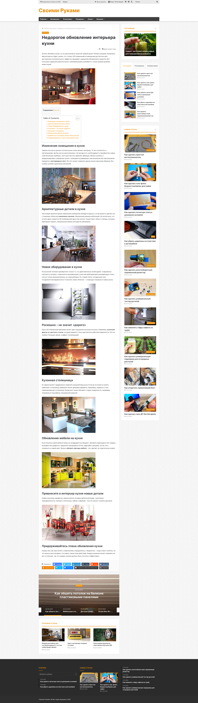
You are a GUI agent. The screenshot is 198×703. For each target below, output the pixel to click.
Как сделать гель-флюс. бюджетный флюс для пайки (146, 85)
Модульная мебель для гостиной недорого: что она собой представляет (52, 645)
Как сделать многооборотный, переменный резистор (145, 114)
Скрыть (56, 110)
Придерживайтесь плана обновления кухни (63, 138)
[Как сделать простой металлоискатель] (130, 76)
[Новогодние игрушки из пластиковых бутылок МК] (104, 634)
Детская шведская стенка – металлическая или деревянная (79, 595)
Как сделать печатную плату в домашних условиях (145, 95)
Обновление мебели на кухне (58, 133)
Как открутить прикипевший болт (139, 388)
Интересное (54, 19)
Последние (127, 66)
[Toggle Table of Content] (76, 118)
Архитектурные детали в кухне (59, 124)
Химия (90, 19)
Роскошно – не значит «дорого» (59, 128)
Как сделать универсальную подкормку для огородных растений (137, 359)
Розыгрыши (67, 19)
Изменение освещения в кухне (58, 121)
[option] (79, 595)
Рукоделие (80, 19)
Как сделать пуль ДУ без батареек (140, 414)
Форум (65, 2)
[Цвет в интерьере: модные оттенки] (79, 634)
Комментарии (152, 66)
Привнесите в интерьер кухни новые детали (63, 135)
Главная (46, 28)
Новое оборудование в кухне (58, 126)
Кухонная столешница (56, 131)
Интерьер (53, 28)
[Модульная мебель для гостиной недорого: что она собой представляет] (53, 634)
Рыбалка (43, 19)
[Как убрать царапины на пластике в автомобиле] (130, 105)
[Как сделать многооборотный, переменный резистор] (130, 114)
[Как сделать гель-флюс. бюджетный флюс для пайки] (130, 85)
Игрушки (100, 19)
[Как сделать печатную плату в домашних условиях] (130, 95)
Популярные (139, 66)
